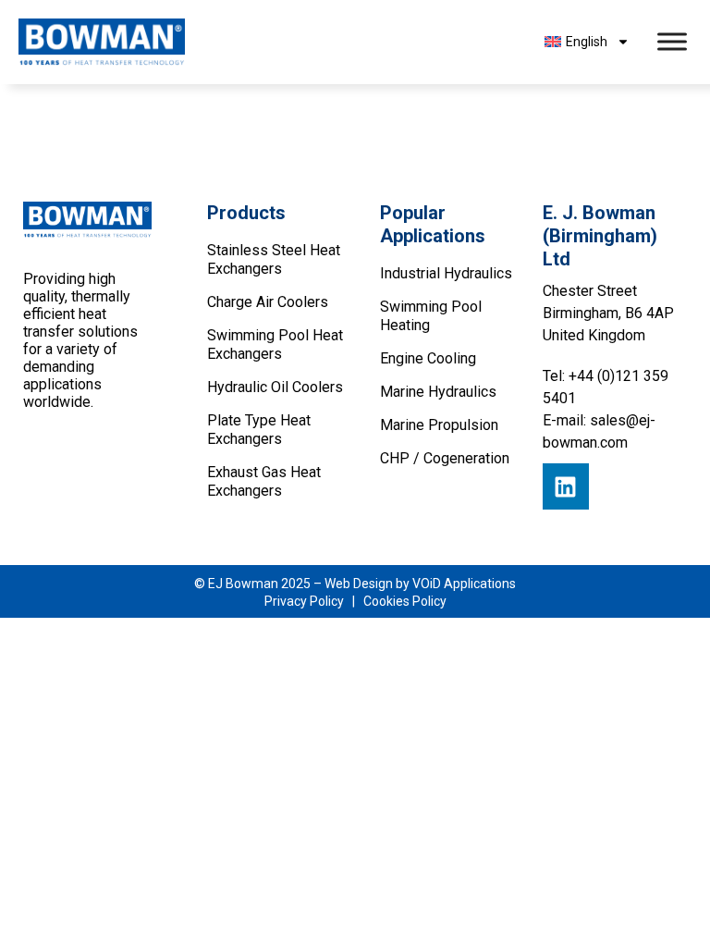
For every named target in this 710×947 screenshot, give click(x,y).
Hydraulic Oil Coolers (275, 387)
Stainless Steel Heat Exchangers (273, 259)
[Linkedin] (566, 486)
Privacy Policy (304, 601)
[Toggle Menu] (672, 42)
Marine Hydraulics (438, 391)
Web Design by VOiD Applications (420, 583)
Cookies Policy (405, 601)
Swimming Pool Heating (431, 316)
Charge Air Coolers (267, 302)
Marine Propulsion (439, 425)
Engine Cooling (428, 358)
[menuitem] (586, 41)
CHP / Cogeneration (444, 458)
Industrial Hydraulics (446, 273)
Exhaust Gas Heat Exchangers (264, 481)
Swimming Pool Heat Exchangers (275, 344)
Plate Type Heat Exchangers (259, 430)
